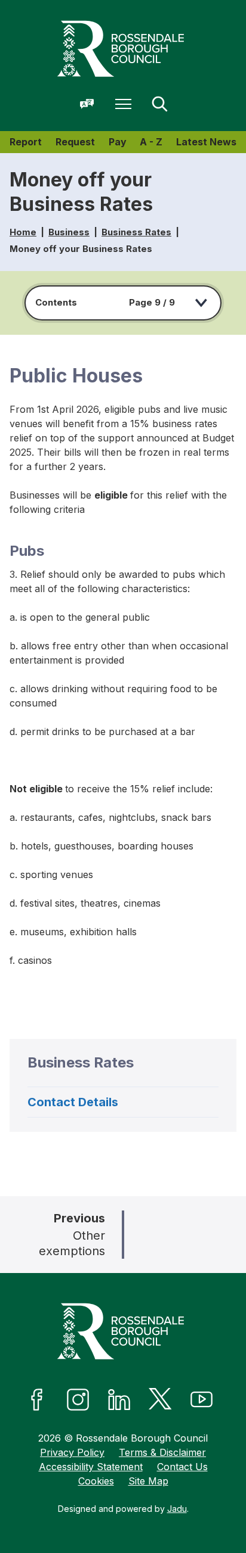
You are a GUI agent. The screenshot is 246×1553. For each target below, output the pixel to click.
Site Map (148, 1481)
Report (26, 142)
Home (23, 232)
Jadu (177, 1509)
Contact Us (182, 1467)
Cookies (96, 1481)
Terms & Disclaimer (162, 1452)
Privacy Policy (72, 1452)
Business (69, 232)
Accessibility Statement (91, 1467)
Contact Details (72, 1102)
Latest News (206, 142)
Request (75, 142)
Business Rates (136, 232)
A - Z (151, 142)
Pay (118, 142)
